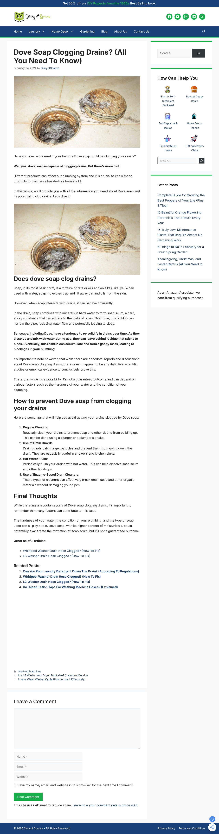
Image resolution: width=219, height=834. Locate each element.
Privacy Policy (166, 828)
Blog (104, 31)
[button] (204, 31)
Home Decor (60, 31)
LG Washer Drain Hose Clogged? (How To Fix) (56, 556)
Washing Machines (29, 671)
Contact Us (141, 31)
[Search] (201, 161)
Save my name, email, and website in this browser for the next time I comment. (75, 785)
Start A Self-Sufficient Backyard (168, 101)
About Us (120, 31)
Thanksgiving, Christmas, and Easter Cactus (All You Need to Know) (180, 264)
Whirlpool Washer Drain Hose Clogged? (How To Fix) (61, 551)
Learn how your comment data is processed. (105, 805)
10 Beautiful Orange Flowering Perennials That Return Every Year (179, 218)
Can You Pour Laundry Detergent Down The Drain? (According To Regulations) (81, 571)
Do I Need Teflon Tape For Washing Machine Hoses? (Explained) (70, 587)
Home (18, 31)
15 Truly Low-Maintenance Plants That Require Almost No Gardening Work (179, 235)
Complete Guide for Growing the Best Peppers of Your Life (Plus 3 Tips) (181, 200)
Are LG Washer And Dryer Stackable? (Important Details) (53, 675)
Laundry (34, 31)
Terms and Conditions (192, 828)
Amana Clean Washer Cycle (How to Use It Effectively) (52, 679)
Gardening (87, 31)
